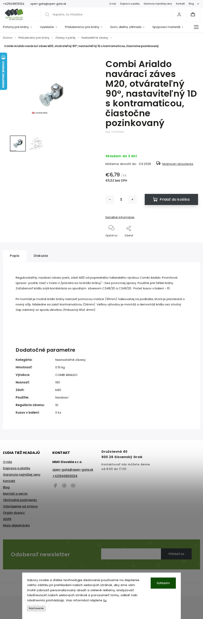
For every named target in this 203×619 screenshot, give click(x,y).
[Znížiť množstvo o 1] (109, 199)
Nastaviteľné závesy (70, 360)
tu (105, 600)
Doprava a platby (130, 3)
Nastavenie (36, 608)
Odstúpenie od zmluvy (20, 506)
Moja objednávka (16, 525)
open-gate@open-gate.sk (72, 470)
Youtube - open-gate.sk (73, 485)
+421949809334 (65, 476)
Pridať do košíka (175, 199)
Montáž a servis (15, 494)
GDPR (7, 519)
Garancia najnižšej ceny (158, 3)
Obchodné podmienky (20, 500)
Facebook (55, 485)
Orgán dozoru (14, 513)
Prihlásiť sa (176, 554)
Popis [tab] (14, 255)
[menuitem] (19, 27)
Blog (191, 3)
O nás (112, 3)
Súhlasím (163, 583)
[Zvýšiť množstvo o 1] (132, 199)
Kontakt (180, 3)
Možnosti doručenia (177, 164)
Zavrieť (191, 242)
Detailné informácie (119, 217)
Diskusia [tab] (41, 255)
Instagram (64, 485)
